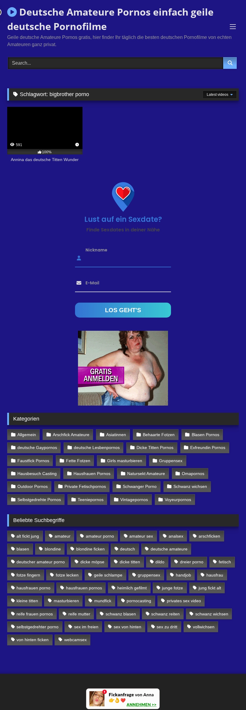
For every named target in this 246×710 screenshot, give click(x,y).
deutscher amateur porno (40, 561)
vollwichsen (203, 626)
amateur (62, 536)
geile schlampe (108, 575)
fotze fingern (28, 575)
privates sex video (184, 600)
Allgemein (26, 434)
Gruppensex (170, 460)
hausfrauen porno (33, 587)
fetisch (225, 561)
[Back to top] (227, 692)
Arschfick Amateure (71, 434)
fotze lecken (67, 575)
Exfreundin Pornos (207, 447)
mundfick (102, 600)
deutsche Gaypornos (37, 447)
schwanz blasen (121, 614)
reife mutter (79, 614)
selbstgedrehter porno (37, 626)
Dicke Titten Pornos (154, 447)
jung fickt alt (210, 587)
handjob (183, 575)
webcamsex (75, 639)
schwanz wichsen (211, 614)
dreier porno (191, 561)
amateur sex (141, 536)
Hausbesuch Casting (37, 473)
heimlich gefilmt (132, 587)
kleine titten (27, 600)
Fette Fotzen (78, 460)
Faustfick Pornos (33, 460)
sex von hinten (127, 626)
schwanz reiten (165, 614)
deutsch (127, 549)
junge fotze (172, 587)
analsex (176, 536)
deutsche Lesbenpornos (97, 447)
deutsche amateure (169, 549)
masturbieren (66, 600)
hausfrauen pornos (84, 587)
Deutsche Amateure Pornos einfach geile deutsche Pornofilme (110, 19)
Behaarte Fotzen (159, 434)
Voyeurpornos (178, 499)
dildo (159, 561)
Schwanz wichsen (190, 486)
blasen (22, 549)
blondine (53, 549)
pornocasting (139, 600)
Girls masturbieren (124, 460)
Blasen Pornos (205, 434)
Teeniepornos (91, 499)
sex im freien (86, 626)
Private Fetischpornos (85, 486)
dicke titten (130, 561)
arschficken (209, 536)
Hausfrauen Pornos (92, 473)
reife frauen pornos (34, 614)
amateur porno (100, 536)
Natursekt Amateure (146, 473)
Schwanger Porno (140, 486)
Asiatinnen (116, 434)
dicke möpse (92, 561)
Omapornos (193, 473)
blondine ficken (90, 549)
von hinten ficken (32, 639)
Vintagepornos (134, 499)
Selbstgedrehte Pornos (39, 499)
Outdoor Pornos (32, 486)
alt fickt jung (27, 536)
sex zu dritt (167, 626)
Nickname (96, 250)
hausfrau (214, 575)
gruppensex (149, 575)
